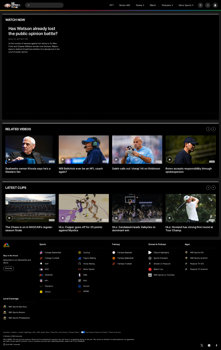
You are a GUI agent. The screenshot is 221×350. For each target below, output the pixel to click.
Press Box (54, 332)
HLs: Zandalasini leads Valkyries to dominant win (133, 228)
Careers (14, 332)
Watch (153, 5)
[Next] (213, 129)
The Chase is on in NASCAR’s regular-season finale (29, 228)
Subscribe (8, 268)
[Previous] (208, 129)
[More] (200, 5)
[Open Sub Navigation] (144, 5)
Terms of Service (115, 332)
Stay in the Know (10, 255)
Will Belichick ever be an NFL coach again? (81, 170)
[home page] (12, 5)
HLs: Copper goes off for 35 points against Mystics (80, 228)
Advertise (6, 332)
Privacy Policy (74, 332)
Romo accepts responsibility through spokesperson (189, 170)
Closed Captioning (24, 332)
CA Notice (103, 332)
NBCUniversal (17, 336)
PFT (112, 5)
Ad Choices (63, 332)
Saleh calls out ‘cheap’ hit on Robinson (136, 168)
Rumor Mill (124, 5)
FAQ (34, 332)
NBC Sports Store (43, 332)
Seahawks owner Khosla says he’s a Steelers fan (27, 170)
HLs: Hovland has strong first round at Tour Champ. (189, 228)
